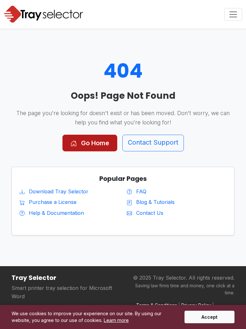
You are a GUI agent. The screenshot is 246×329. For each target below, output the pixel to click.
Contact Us (149, 213)
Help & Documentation (55, 213)
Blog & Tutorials (155, 202)
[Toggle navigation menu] (233, 14)
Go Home (94, 143)
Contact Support (153, 142)
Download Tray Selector (57, 191)
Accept (209, 317)
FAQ (140, 191)
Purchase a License (52, 202)
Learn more (116, 320)
